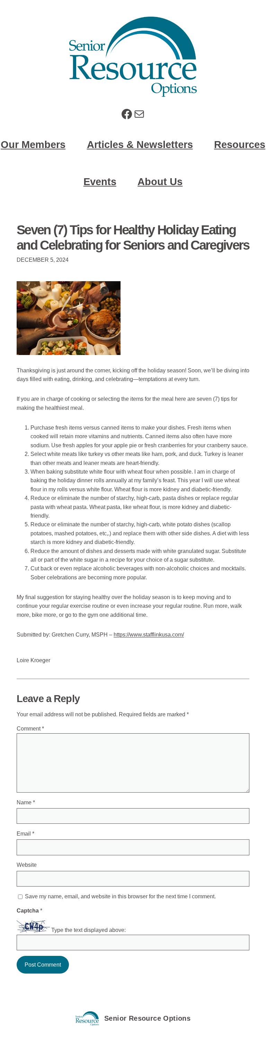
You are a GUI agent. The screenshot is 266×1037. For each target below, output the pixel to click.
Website (27, 865)
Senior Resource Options (147, 1018)
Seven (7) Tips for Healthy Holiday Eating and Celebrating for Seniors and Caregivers (133, 237)
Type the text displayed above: (88, 930)
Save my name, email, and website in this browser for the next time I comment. (120, 896)
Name (26, 802)
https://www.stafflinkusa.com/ (149, 635)
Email (25, 834)
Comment (30, 729)
